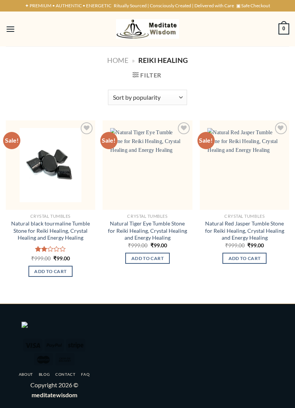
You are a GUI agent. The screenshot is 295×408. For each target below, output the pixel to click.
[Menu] (10, 29)
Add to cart (50, 271)
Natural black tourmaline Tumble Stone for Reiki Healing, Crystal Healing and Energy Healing (50, 230)
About (26, 374)
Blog (44, 374)
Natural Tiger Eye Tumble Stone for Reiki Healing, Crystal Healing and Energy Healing (147, 230)
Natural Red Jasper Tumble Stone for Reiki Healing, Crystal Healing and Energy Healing (244, 230)
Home (117, 60)
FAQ (85, 374)
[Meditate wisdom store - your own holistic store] (147, 29)
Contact (65, 374)
